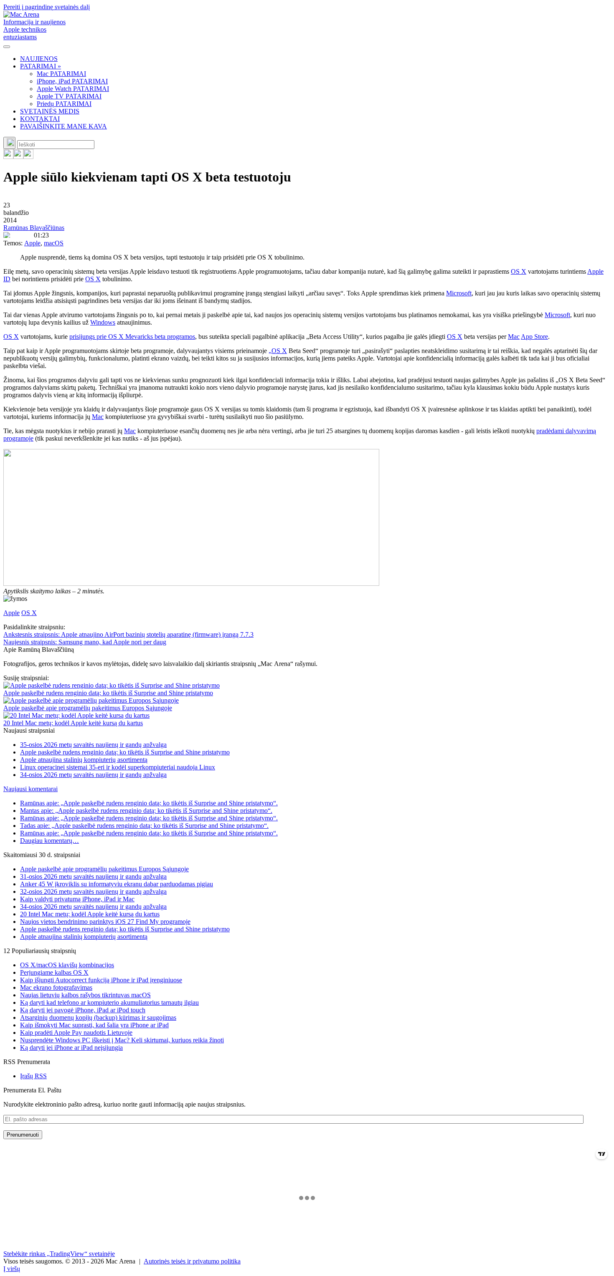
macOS (53, 243)
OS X (518, 271)
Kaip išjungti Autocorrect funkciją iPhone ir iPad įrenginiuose (101, 979)
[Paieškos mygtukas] (9, 143)
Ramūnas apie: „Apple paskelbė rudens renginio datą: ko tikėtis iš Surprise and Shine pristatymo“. (149, 803)
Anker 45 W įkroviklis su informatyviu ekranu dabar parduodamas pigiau (116, 884)
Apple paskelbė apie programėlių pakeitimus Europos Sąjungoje (87, 707)
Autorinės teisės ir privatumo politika (192, 1261)
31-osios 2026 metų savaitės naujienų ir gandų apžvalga (93, 876)
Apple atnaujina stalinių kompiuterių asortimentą (83, 759)
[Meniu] (6, 46)
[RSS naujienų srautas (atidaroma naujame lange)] (8, 156)
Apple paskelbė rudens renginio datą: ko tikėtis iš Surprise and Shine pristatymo (108, 692)
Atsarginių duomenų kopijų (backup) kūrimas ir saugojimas (98, 1017)
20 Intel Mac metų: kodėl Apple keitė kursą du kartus (73, 722)
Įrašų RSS (33, 1075)
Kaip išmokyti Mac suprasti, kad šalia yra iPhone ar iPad (94, 1025)
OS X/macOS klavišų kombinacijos (67, 964)
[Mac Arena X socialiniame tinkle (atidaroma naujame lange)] (28, 156)
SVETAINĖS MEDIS (49, 111)
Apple (32, 243)
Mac (514, 336)
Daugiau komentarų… (49, 840)
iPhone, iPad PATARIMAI (72, 81)
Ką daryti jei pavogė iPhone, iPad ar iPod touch (82, 1010)
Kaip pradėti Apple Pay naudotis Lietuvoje (76, 1032)
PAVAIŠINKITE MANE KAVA (63, 126)
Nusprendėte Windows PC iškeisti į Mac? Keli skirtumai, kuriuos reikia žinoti (122, 1040)
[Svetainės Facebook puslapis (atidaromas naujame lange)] (18, 156)
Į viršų (11, 1268)
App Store (534, 336)
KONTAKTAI (40, 118)
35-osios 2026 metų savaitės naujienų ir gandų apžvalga (93, 744)
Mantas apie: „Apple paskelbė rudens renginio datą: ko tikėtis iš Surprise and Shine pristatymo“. (146, 810)
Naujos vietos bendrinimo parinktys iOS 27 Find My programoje (105, 921)
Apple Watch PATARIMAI (73, 88)
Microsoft (459, 293)
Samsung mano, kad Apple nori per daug (84, 642)
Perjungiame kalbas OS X (54, 972)
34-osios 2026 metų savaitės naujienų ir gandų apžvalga (93, 774)
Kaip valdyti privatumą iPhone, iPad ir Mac (77, 899)
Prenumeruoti (23, 1135)
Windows (102, 322)
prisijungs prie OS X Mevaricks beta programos (132, 336)
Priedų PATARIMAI (64, 103)
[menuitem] (315, 59)
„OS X (278, 350)
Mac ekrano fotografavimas (56, 987)
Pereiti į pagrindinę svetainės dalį (46, 6)
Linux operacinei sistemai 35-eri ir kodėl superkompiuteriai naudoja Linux (117, 767)
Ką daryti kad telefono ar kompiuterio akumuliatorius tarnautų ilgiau (109, 1002)
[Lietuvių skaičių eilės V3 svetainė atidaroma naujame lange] (307, 518)
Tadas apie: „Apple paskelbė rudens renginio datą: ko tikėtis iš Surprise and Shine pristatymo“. (144, 825)
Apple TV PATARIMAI (69, 96)
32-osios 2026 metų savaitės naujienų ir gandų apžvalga (93, 891)
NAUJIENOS (39, 58)
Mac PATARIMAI (61, 73)
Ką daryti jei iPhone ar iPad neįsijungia (71, 1047)
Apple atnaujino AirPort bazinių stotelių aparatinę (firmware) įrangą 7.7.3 (128, 634)
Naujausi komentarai (30, 788)
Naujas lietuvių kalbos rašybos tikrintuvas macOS (85, 995)
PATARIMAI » (40, 66)
